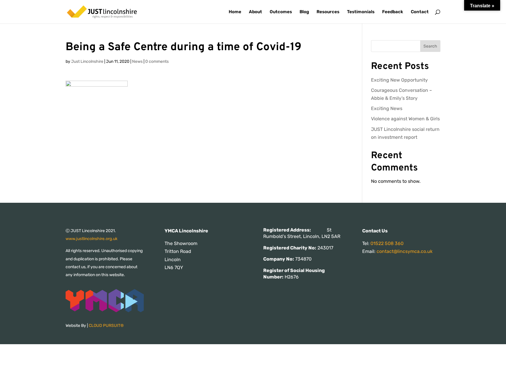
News (137, 61)
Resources (328, 12)
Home (235, 12)
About (255, 12)
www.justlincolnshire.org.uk (91, 238)
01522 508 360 (387, 243)
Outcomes (281, 12)
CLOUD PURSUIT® (106, 325)
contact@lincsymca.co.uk (405, 251)
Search (430, 46)
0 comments (157, 61)
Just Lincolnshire (87, 61)
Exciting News (386, 108)
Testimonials (361, 12)
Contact (420, 12)
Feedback (392, 12)
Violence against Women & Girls (405, 118)
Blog (304, 12)
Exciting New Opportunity (399, 80)
